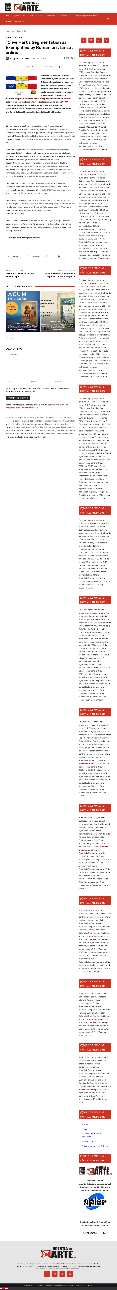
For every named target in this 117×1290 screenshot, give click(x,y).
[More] (59, 67)
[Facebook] (83, 40)
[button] (108, 18)
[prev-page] (7, 337)
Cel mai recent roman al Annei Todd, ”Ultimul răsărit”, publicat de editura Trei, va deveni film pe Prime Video (23, 328)
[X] (106, 40)
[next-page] (12, 337)
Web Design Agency (79, 1285)
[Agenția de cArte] (8, 58)
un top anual (93, 523)
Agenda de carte (19, 31)
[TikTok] (99, 40)
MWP (91, 1285)
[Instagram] (91, 40)
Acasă (8, 31)
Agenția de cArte (21, 58)
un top (90, 66)
